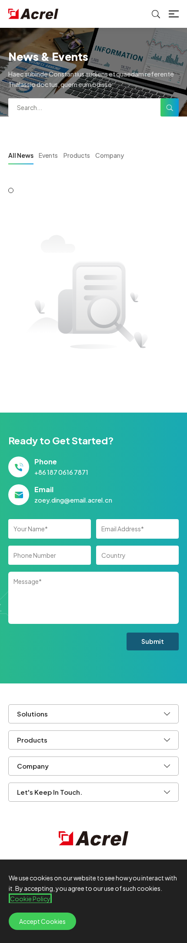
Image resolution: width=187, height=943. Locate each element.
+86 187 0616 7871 (61, 472)
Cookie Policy (30, 899)
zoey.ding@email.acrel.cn (73, 500)
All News (20, 155)
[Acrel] (33, 14)
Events (48, 155)
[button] (10, 190)
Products (76, 155)
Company (109, 155)
